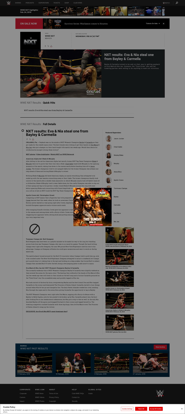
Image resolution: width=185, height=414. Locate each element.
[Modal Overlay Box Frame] (92, 207)
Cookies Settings (127, 409)
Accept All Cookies (156, 409)
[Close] (182, 409)
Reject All (141, 409)
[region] (92, 409)
